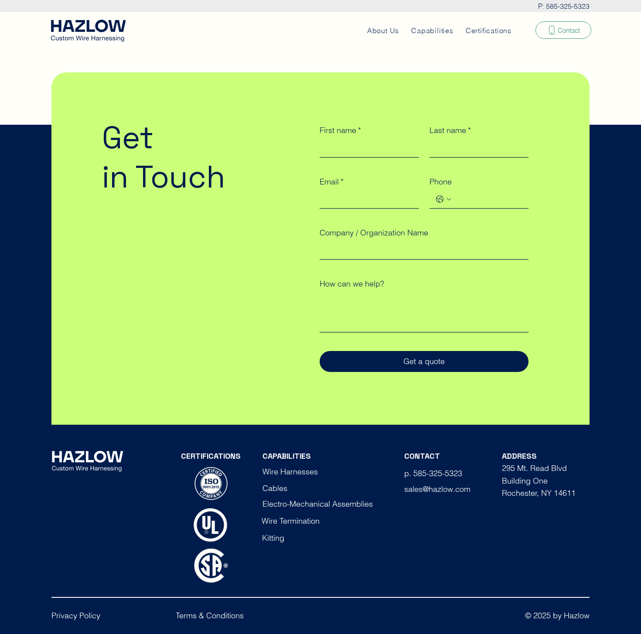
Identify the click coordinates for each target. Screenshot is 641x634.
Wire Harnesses (290, 472)
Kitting (273, 538)
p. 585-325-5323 (433, 473)
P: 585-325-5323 (564, 6)
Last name (450, 130)
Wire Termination (291, 521)
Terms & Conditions (210, 615)
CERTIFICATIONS (211, 456)
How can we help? (352, 284)
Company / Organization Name (374, 233)
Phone (441, 182)
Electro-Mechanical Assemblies (318, 504)
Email (332, 182)
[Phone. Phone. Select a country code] (443, 199)
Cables (275, 488)
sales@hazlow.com (437, 489)
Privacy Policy (75, 615)
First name (340, 130)
